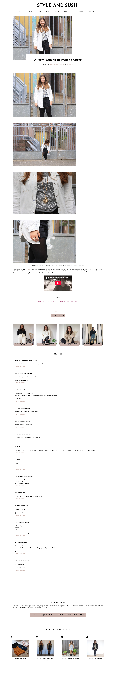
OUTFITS (58, 312)
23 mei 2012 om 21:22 (28, 476)
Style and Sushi (58, 5)
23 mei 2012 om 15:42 (28, 373)
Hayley (17, 408)
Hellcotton (72, 301)
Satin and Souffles (21, 506)
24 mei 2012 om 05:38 (30, 493)
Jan (16, 542)
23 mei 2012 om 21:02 (26, 447)
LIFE (47, 11)
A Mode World (20, 493)
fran (16, 522)
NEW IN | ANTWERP (20, 658)
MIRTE (17, 560)
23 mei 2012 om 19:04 (25, 408)
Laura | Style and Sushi (56, 64)
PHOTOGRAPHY (80, 11)
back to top (21, 696)
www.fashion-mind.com (22, 568)
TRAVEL (56, 11)
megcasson (19, 373)
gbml (100, 696)
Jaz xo (17, 421)
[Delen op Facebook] (52, 315)
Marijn (17, 460)
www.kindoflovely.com (21, 380)
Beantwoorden (21, 366)
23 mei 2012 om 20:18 (25, 421)
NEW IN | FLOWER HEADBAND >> (71, 615)
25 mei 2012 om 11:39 (22, 542)
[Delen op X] (56, 315)
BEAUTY (67, 11)
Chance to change (24, 483)
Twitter (41, 301)
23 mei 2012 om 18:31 (26, 389)
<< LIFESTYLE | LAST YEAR (43, 615)
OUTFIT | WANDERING (95, 658)
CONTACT (30, 11)
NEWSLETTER (93, 11)
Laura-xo (18, 389)
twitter (28, 269)
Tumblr (62, 301)
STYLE (39, 11)
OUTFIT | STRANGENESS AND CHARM (45, 659)
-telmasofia (19, 476)
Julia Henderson (21, 360)
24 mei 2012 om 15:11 (33, 506)
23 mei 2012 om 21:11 (25, 460)
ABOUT (21, 11)
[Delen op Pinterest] (60, 315)
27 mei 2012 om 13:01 (24, 560)
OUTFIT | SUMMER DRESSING (70, 658)
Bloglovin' (52, 301)
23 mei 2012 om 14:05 (32, 360)
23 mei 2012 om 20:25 (27, 434)
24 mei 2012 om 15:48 (24, 522)
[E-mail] (63, 315)
